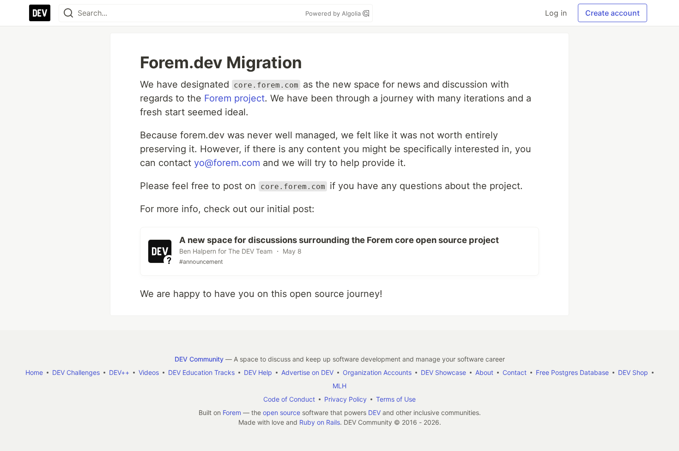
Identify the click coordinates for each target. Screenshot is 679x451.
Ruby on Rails (319, 422)
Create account (612, 13)
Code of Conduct (289, 399)
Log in (556, 13)
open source (281, 412)
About (484, 372)
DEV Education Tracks (201, 372)
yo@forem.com (227, 162)
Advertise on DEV (307, 372)
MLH (339, 386)
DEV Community (199, 359)
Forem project (234, 98)
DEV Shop (633, 372)
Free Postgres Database (572, 372)
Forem (232, 412)
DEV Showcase (443, 372)
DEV (374, 412)
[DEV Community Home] (39, 13)
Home (34, 372)
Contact (515, 372)
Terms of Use (396, 399)
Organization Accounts (377, 372)
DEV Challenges (76, 372)
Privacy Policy (345, 399)
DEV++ (119, 372)
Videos (149, 372)
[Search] (68, 13)
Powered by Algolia (334, 13)
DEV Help (258, 372)
